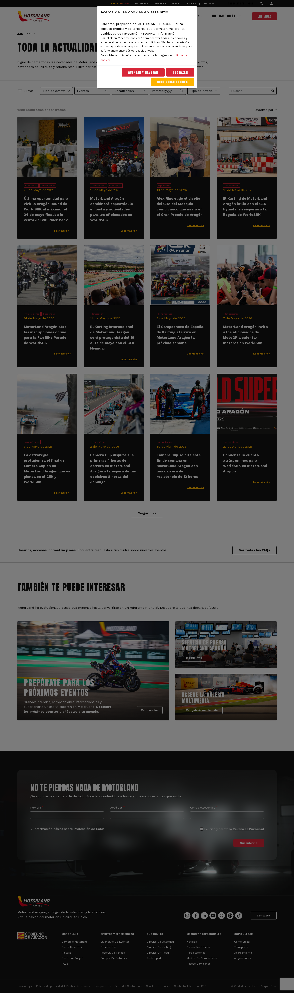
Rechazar (180, 72)
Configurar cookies (172, 82)
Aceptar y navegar (143, 72)
